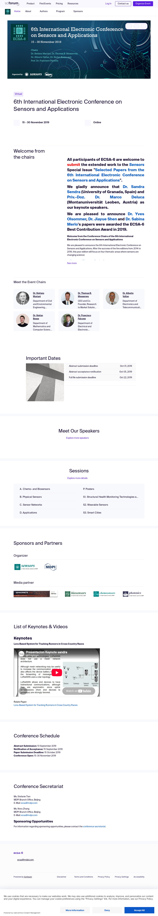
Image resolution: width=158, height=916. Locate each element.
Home (17, 11)
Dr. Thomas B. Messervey (85, 295)
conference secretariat (94, 827)
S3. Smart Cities (92, 513)
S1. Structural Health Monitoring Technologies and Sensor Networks (110, 497)
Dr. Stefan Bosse (38, 317)
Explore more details (77, 478)
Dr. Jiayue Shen (102, 219)
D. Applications (28, 513)
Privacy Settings (122, 877)
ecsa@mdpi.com (29, 803)
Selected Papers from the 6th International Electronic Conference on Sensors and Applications (105, 175)
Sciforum (28, 877)
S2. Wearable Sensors (95, 505)
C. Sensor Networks (31, 505)
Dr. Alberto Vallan (128, 295)
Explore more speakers (77, 438)
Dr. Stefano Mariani (38, 295)
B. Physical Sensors (31, 497)
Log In (108, 4)
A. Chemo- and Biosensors (35, 489)
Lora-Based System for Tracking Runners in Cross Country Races (45, 705)
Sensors (136, 165)
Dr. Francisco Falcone (84, 317)
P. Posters (88, 489)
